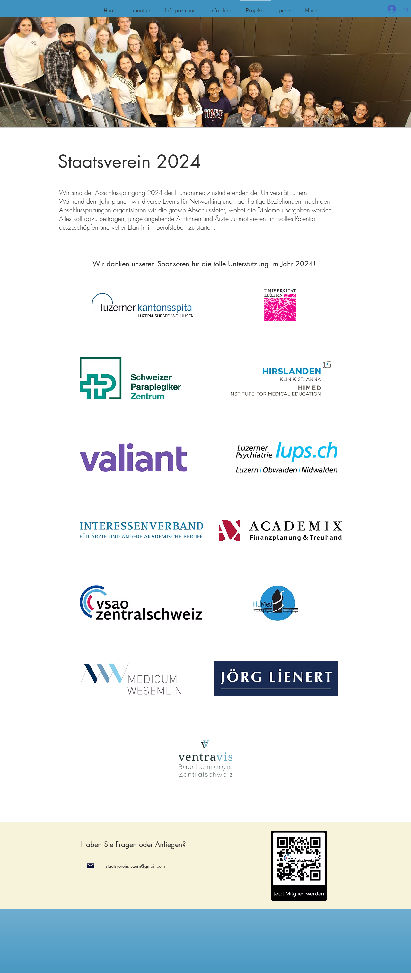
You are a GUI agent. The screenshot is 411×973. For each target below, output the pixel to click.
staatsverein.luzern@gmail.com (135, 866)
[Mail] (90, 866)
